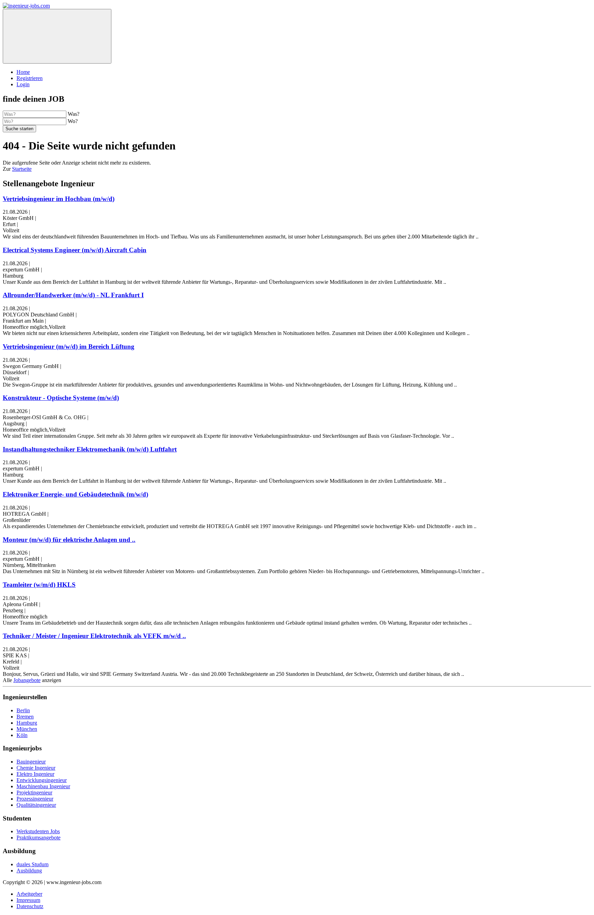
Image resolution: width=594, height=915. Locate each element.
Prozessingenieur (34, 799)
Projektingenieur (34, 792)
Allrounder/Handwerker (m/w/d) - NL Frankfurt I (73, 295)
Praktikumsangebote (38, 837)
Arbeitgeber (29, 894)
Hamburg (26, 723)
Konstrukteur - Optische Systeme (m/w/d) (61, 397)
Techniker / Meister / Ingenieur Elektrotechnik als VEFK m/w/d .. (94, 635)
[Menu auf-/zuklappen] (57, 36)
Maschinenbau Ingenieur (43, 786)
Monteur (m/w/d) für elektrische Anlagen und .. (69, 539)
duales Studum (32, 864)
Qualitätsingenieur (36, 805)
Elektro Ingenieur (35, 774)
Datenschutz (29, 906)
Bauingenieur (31, 762)
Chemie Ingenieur (35, 768)
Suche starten (19, 128)
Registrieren (29, 78)
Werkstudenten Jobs (38, 831)
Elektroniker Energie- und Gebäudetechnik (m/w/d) (75, 494)
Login (23, 84)
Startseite (22, 169)
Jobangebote (27, 680)
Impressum (28, 900)
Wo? (73, 121)
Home (23, 72)
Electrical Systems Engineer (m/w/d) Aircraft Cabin (74, 250)
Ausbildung (29, 870)
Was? (73, 114)
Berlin (23, 710)
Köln (22, 735)
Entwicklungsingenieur (41, 780)
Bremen (25, 716)
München (26, 729)
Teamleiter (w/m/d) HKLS (39, 584)
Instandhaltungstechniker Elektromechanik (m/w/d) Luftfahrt (90, 449)
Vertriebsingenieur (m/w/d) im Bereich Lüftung (68, 346)
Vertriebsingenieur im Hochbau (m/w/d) (58, 198)
